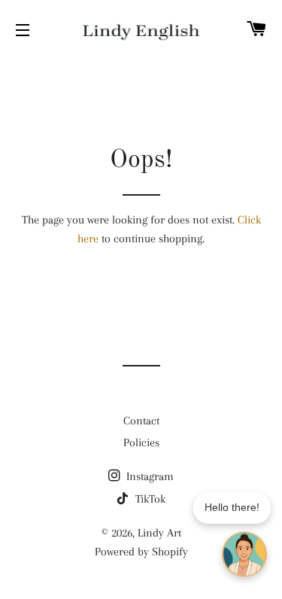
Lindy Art (159, 533)
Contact (141, 420)
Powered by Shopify (141, 551)
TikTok (148, 499)
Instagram (148, 476)
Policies (141, 442)
